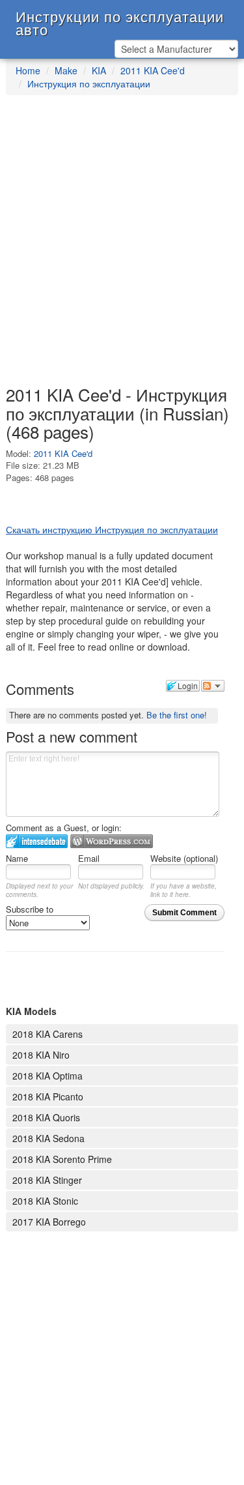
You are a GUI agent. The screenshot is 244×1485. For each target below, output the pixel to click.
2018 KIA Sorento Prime (62, 1159)
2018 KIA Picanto (47, 1096)
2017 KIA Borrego (49, 1221)
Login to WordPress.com (111, 841)
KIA (99, 70)
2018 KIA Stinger (47, 1179)
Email (89, 858)
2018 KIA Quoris (46, 1117)
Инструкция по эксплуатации (88, 83)
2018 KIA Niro (41, 1054)
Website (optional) (184, 858)
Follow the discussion (212, 686)
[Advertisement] (122, 247)
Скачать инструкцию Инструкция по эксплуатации (112, 529)
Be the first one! (176, 715)
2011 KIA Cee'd (152, 70)
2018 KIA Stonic (45, 1200)
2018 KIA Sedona (48, 1138)
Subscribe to (29, 909)
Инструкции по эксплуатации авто (120, 19)
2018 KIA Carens (47, 1033)
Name (17, 858)
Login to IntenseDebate (37, 841)
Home (28, 70)
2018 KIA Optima (47, 1075)
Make (66, 70)
